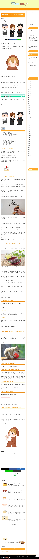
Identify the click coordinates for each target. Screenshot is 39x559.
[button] (17, 471)
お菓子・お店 (26, 556)
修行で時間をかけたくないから (8, 142)
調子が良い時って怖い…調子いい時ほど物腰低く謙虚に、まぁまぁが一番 (32, 46)
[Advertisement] (13, 459)
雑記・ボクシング (19, 556)
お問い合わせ (30, 60)
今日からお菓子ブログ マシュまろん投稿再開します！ (32, 35)
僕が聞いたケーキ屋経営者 (7, 132)
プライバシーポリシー (31, 62)
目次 (12, 130)
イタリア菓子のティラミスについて (32, 31)
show (4, 128)
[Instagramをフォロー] (13, 475)
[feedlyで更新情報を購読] (15, 475)
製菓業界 (23, 556)
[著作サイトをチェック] (11, 475)
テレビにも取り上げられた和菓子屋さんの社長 (10, 134)
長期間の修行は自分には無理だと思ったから (10, 141)
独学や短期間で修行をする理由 (7, 140)
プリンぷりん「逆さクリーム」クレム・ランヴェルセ (32, 38)
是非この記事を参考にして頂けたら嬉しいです (9, 144)
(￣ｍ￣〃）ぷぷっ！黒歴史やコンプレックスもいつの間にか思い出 (33, 41)
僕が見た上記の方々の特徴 (7, 143)
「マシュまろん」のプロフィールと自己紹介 (32, 58)
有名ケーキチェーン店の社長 (8, 135)
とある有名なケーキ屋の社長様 (8, 133)
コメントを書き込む (13, 548)
